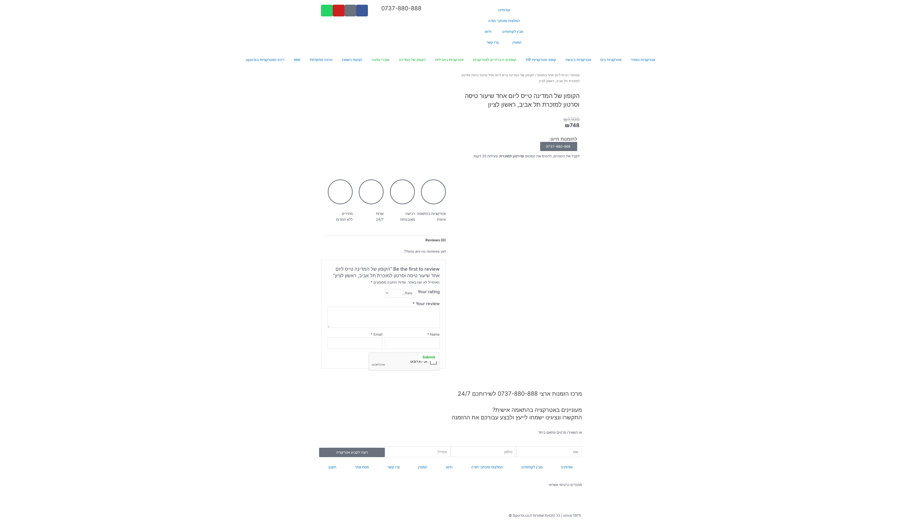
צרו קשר (492, 42)
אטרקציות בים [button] (610, 59)
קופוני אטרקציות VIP (541, 59)
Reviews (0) (435, 240)
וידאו (488, 31)
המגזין (517, 42)
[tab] (435, 240)
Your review (426, 303)
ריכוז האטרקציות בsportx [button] (265, 59)
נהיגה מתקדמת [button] (321, 59)
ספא (297, 59)
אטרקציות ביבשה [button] (578, 59)
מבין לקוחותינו (512, 31)
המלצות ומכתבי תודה (504, 21)
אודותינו (504, 10)
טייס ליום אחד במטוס (552, 75)
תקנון (332, 467)
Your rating (429, 291)
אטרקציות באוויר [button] (643, 59)
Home (575, 75)
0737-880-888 (401, 8)
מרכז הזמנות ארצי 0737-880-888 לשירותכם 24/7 (520, 393)
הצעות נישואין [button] (352, 59)
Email (376, 334)
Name (433, 334)
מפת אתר (362, 467)
